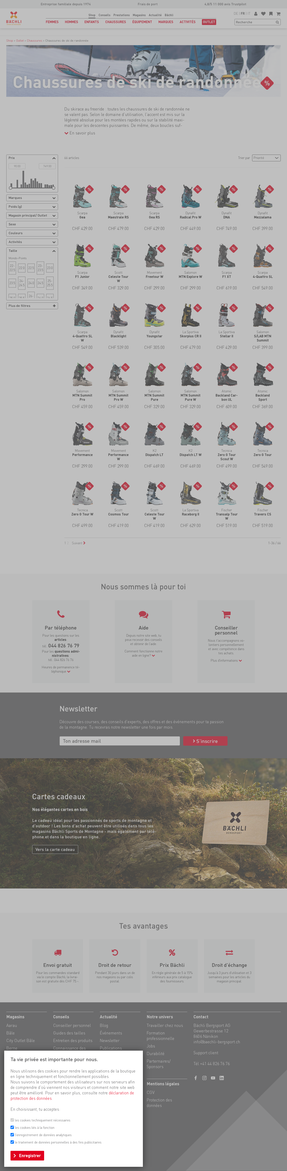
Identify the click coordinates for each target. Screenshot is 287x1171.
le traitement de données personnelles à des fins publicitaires (58, 1142)
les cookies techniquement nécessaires (42, 1120)
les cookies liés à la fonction (34, 1128)
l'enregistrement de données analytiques (43, 1135)
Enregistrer (30, 1155)
